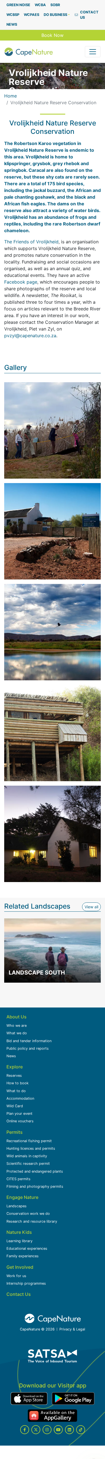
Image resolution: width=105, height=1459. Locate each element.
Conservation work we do (28, 1213)
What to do (16, 1091)
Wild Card (14, 1106)
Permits (14, 1132)
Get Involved (19, 1267)
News (11, 1056)
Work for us (16, 1276)
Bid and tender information (29, 1041)
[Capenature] (28, 52)
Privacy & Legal (72, 1329)
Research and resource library (31, 1221)
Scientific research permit (28, 1163)
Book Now (52, 35)
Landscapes (16, 1206)
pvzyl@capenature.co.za (30, 335)
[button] (57, 14)
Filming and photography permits (34, 1186)
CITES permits (18, 1179)
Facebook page (20, 282)
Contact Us (18, 1294)
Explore (14, 1067)
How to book (17, 1083)
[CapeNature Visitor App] (29, 1398)
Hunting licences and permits (30, 1148)
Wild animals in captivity (26, 1156)
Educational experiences (26, 1248)
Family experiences (22, 1256)
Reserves (14, 1075)
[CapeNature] (53, 1318)
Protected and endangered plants (34, 1171)
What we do (16, 1033)
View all (93, 906)
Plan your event (19, 1113)
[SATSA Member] (53, 1356)
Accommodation (20, 1098)
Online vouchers (20, 1121)
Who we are (16, 1025)
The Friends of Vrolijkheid (31, 241)
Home (10, 96)
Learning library (19, 1241)
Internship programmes (26, 1283)
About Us (16, 1017)
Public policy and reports (27, 1048)
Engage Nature (22, 1197)
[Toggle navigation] (93, 51)
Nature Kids (19, 1232)
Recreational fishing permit (29, 1141)
